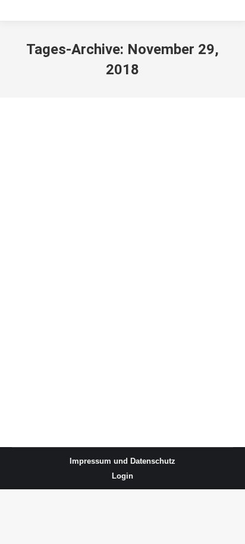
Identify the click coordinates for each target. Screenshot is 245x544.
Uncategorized (53, 182)
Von (125, 182)
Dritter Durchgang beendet (102, 159)
